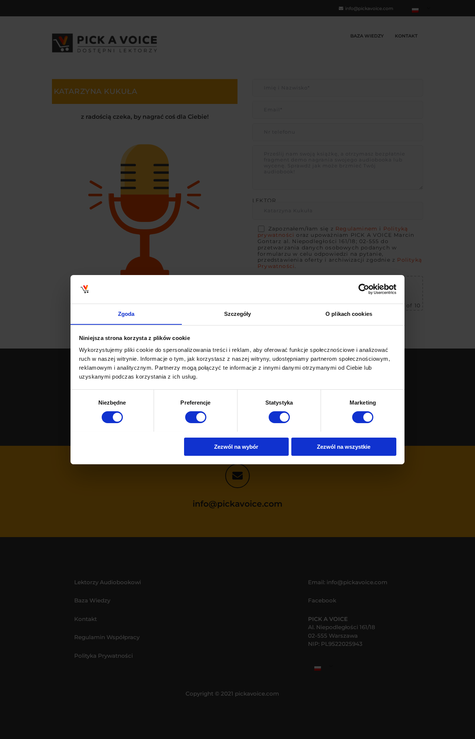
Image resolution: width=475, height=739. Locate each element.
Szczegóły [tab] (237, 313)
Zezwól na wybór (236, 446)
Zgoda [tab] (126, 313)
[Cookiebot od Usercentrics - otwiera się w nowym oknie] (363, 289)
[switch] (195, 417)
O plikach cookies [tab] (348, 313)
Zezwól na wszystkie (343, 446)
